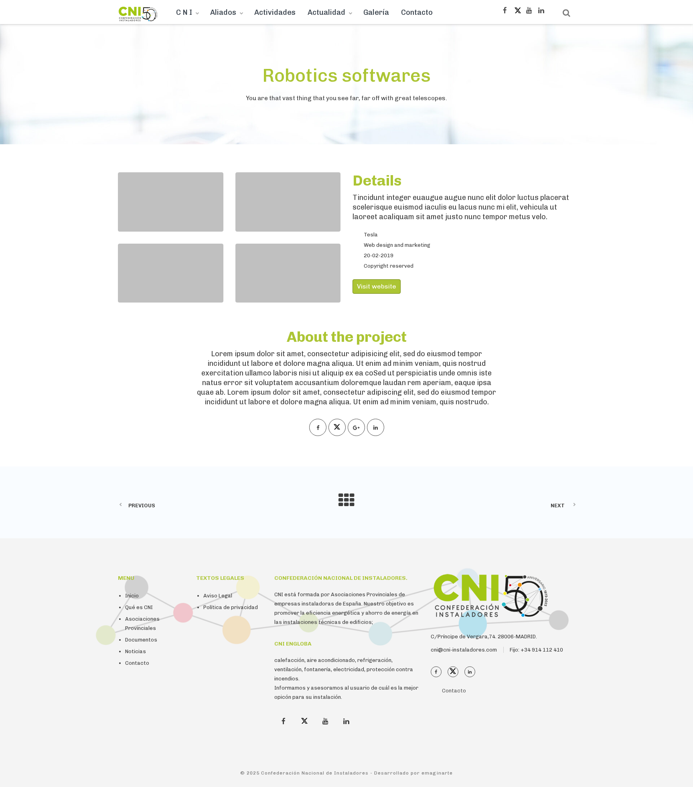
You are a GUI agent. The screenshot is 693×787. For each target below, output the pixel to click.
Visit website (376, 286)
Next (558, 505)
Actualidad (326, 12)
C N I (184, 12)
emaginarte (437, 773)
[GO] (566, 13)
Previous (141, 505)
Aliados (223, 12)
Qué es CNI (139, 607)
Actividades (275, 12)
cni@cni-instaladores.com (464, 650)
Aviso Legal (217, 596)
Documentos (141, 640)
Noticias (135, 651)
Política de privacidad (230, 607)
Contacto (417, 12)
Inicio (132, 596)
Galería (376, 12)
